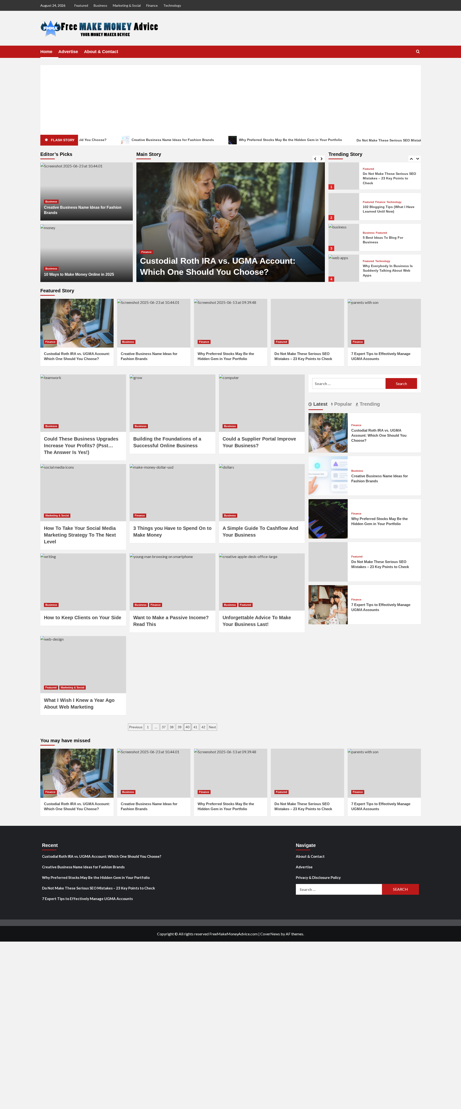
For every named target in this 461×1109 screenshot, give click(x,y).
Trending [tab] (369, 404)
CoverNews (270, 933)
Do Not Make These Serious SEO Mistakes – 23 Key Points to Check (376, 140)
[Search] (418, 52)
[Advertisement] (230, 98)
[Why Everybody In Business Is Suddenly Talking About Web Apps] (343, 237)
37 (164, 727)
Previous (135, 727)
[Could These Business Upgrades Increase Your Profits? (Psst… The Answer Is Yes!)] (83, 403)
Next (212, 727)
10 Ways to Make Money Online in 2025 (79, 274)
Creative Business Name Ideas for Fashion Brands (136, 140)
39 (180, 727)
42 (203, 727)
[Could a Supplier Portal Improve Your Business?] (262, 403)
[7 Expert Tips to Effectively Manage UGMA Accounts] (384, 323)
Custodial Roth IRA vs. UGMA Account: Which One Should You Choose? (378, 435)
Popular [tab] (342, 404)
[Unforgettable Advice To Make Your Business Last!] (262, 582)
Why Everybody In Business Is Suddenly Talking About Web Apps (388, 239)
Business (100, 5)
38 (172, 727)
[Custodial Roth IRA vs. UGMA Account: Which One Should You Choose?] (230, 222)
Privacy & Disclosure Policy (318, 877)
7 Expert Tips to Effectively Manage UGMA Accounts (87, 898)
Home (46, 51)
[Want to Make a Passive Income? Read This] (172, 582)
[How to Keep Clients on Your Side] (83, 582)
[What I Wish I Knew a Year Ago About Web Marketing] (83, 664)
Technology (172, 5)
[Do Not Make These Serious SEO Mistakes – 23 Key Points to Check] (307, 323)
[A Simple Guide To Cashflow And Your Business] (262, 492)
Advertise (68, 51)
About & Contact (101, 51)
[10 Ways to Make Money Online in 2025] (86, 253)
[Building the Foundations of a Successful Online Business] (172, 403)
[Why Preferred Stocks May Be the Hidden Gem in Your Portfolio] (230, 323)
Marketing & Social (127, 5)
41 (195, 727)
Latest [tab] (320, 404)
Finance (152, 5)
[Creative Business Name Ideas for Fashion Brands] (86, 191)
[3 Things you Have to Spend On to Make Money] (172, 492)
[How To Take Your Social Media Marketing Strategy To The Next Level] (83, 492)
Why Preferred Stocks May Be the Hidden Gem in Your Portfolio (254, 140)
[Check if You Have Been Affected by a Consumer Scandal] (343, 268)
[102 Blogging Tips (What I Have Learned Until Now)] (343, 176)
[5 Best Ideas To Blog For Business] (343, 206)
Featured (81, 5)
